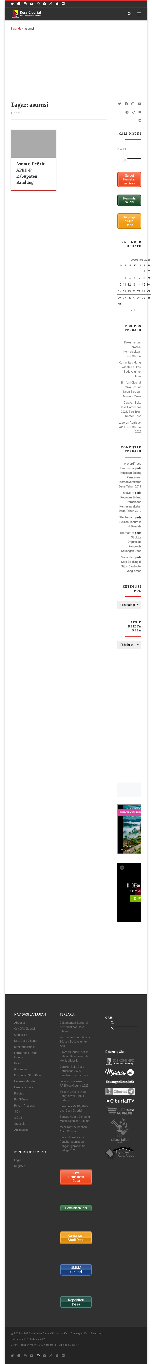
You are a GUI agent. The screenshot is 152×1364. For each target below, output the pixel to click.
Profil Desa (21, 1099)
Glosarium (20, 1069)
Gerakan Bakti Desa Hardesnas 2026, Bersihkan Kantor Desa (130, 409)
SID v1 (18, 1111)
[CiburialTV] (31, 4)
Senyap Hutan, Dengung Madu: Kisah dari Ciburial (75, 1119)
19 (129, 291)
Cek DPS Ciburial (24, 1028)
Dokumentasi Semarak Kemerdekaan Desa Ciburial (132, 349)
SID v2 (18, 1117)
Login (17, 1160)
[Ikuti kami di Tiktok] (50, 4)
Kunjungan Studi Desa (28, 1075)
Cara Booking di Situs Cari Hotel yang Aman (131, 566)
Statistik (19, 1123)
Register (19, 1166)
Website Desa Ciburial (46, 1333)
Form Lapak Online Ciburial (25, 1055)
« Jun (134, 310)
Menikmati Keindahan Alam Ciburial (73, 1129)
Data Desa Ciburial (25, 1040)
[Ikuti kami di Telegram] (44, 4)
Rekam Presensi (24, 1105)
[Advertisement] (76, 65)
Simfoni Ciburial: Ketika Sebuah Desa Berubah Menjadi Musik (131, 389)
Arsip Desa (21, 1129)
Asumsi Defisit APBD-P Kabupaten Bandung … (30, 173)
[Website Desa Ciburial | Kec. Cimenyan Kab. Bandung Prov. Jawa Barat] (26, 13)
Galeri (17, 1063)
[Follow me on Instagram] (25, 4)
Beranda (16, 28)
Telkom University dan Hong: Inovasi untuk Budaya (73, 1096)
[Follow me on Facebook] (18, 4)
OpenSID (35, 1345)
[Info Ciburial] (57, 4)
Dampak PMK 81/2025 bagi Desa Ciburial (74, 1108)
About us (20, 1022)
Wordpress (50, 1345)
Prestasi (19, 1093)
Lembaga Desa (23, 1087)
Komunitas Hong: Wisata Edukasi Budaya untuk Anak (130, 369)
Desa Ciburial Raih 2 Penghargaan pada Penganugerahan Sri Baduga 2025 (73, 1144)
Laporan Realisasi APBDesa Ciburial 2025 (130, 427)
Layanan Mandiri (24, 1081)
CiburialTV (20, 1034)
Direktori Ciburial (24, 1046)
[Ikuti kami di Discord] (63, 4)
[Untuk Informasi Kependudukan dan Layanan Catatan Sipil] (38, 4)
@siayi (76, 1345)
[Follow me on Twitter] (12, 4)
